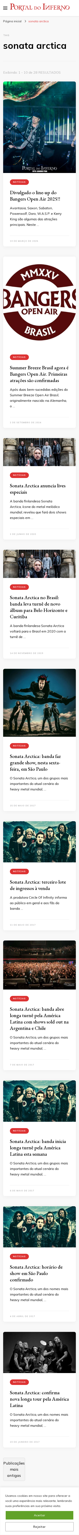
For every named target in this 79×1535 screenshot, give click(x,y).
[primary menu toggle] (5, 8)
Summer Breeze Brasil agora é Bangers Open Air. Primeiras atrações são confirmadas (39, 374)
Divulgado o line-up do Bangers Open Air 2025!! (35, 195)
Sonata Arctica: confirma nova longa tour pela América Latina (39, 1398)
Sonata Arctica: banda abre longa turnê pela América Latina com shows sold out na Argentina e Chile (39, 1018)
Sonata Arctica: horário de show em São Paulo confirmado (36, 1273)
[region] (39, 1511)
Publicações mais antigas (14, 1469)
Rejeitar (39, 1527)
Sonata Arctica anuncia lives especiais (38, 488)
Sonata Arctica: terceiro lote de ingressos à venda (38, 885)
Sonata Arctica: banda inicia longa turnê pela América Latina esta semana (38, 1147)
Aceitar (39, 1515)
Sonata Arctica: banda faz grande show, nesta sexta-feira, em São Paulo (35, 762)
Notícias (19, 182)
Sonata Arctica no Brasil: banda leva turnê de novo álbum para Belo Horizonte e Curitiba (38, 607)
